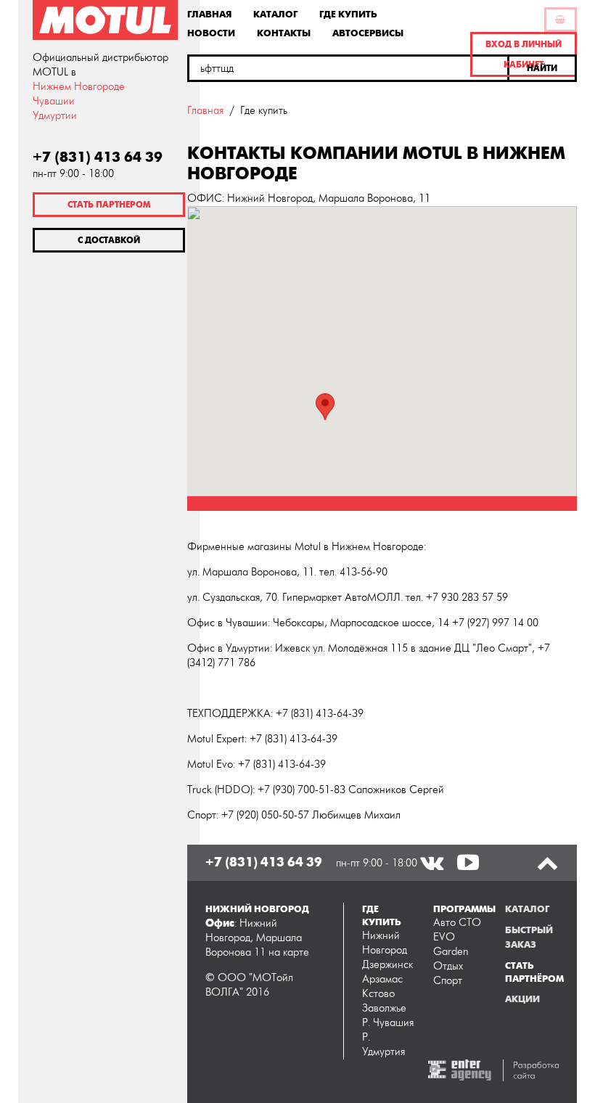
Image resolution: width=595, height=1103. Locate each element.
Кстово (378, 994)
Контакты (284, 33)
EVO (444, 937)
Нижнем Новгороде (79, 87)
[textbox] (348, 68)
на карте (288, 952)
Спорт (447, 981)
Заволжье (384, 1008)
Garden (451, 952)
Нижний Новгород (384, 943)
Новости (211, 33)
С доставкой (109, 240)
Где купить (348, 14)
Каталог (275, 14)
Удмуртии (55, 116)
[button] (543, 68)
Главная (209, 14)
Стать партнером (108, 205)
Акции (522, 999)
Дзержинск (387, 965)
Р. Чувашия (388, 1023)
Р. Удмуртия (383, 1044)
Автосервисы (367, 33)
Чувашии (54, 101)
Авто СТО (457, 923)
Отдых (448, 966)
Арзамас (382, 979)
